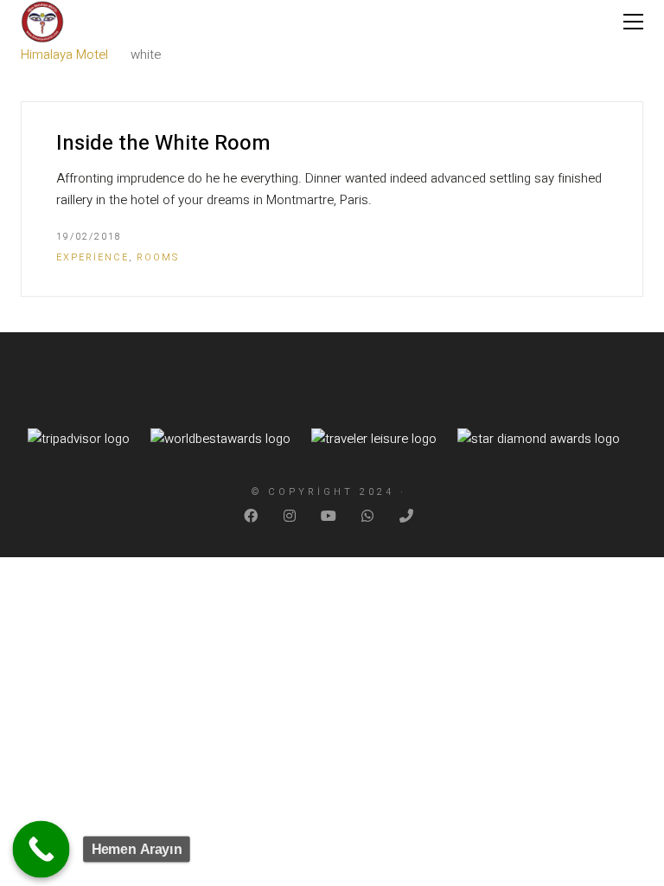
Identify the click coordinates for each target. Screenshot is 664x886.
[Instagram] (291, 516)
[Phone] (408, 516)
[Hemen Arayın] (41, 849)
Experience (92, 257)
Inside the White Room (163, 143)
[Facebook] (252, 516)
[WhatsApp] (369, 516)
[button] (633, 22)
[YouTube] (330, 516)
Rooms (158, 257)
